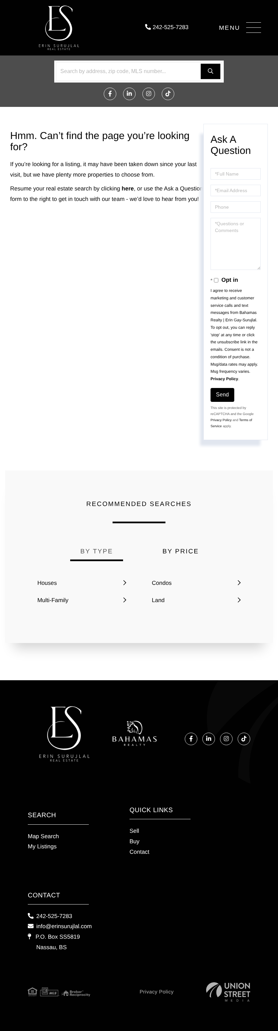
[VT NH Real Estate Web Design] (228, 992)
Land (158, 600)
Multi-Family (52, 600)
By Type (96, 551)
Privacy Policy (224, 378)
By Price (180, 551)
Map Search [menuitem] (43, 836)
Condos (162, 583)
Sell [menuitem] (134, 831)
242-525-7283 (169, 27)
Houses (47, 583)
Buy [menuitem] (134, 841)
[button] (210, 71)
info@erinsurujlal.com (64, 926)
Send (222, 394)
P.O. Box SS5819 (57, 942)
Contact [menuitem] (140, 852)
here (128, 188)
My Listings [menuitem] (42, 846)
